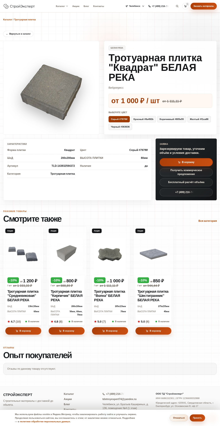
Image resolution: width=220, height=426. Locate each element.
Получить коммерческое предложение (186, 172)
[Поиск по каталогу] (177, 6)
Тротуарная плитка (25, 19)
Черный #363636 (120, 126)
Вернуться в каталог (18, 34)
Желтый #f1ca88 (199, 119)
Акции (75, 6)
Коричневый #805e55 (172, 119)
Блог (86, 6)
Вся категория (207, 221)
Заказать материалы (203, 6)
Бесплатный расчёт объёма (186, 182)
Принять (197, 418)
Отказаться (179, 418)
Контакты (98, 6)
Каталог (60, 6)
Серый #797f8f (119, 119)
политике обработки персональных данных (45, 421)
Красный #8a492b (143, 119)
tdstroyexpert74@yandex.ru (119, 399)
